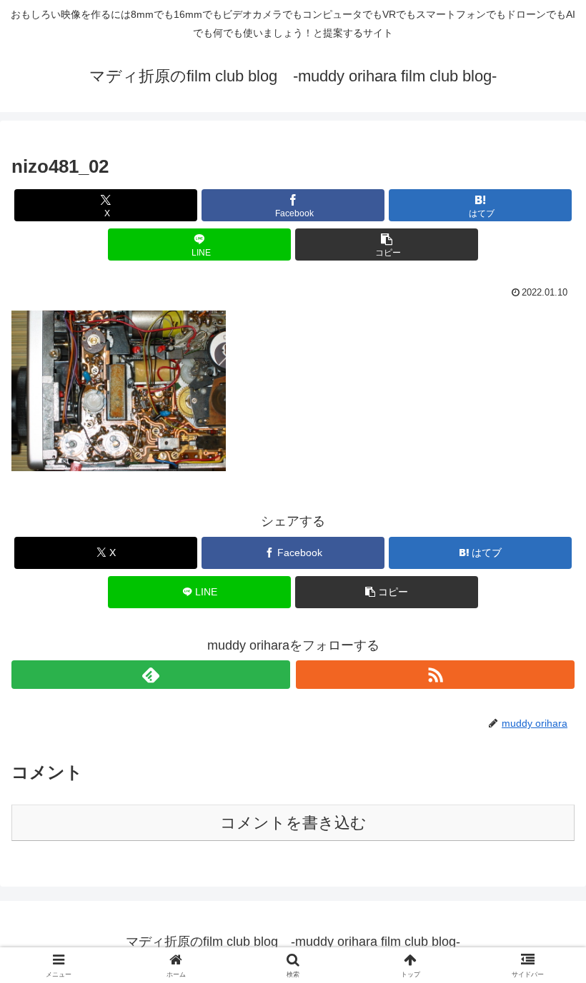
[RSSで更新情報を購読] (435, 674)
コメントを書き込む (293, 823)
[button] (386, 244)
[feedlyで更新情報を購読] (150, 674)
